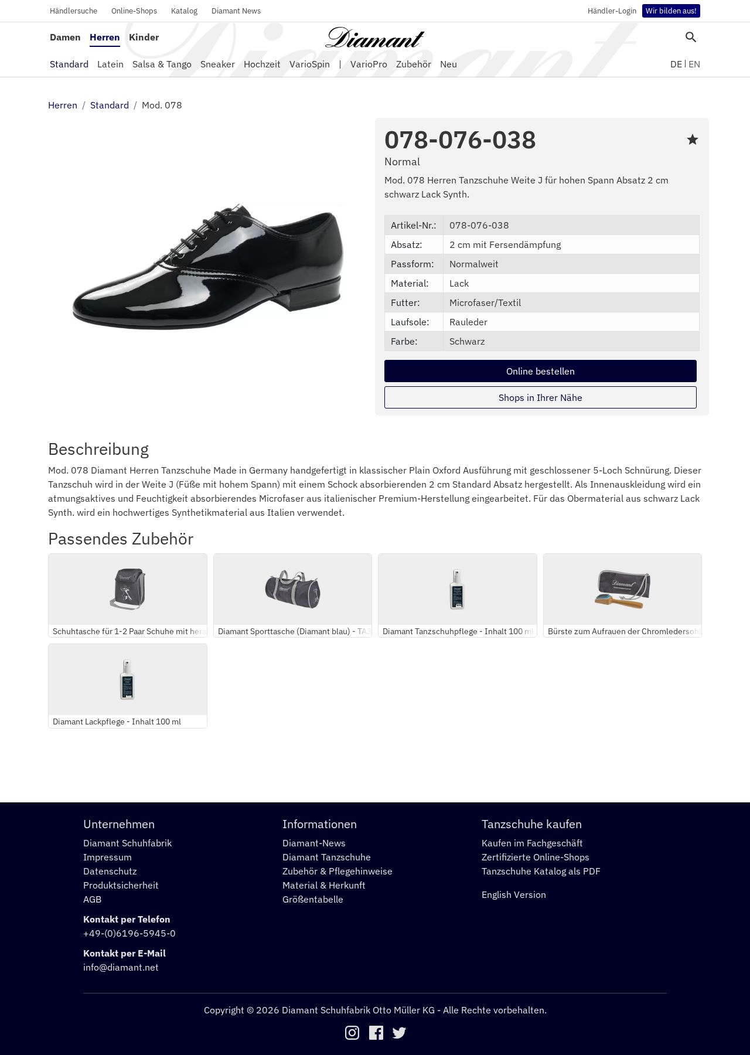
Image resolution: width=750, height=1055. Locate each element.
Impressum (107, 857)
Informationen (319, 824)
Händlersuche (73, 11)
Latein (110, 64)
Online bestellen (540, 371)
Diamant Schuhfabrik (127, 843)
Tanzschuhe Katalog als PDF (541, 871)
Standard (69, 64)
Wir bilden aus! (671, 11)
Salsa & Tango (162, 64)
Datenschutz (110, 871)
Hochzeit (262, 64)
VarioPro (368, 64)
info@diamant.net (121, 967)
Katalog (184, 11)
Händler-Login (612, 11)
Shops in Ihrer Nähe (540, 397)
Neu (448, 64)
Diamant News (236, 11)
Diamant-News (314, 843)
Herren (105, 37)
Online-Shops (134, 11)
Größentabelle (312, 899)
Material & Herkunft (324, 885)
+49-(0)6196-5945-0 (129, 933)
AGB (92, 899)
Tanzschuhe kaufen (532, 824)
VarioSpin (309, 64)
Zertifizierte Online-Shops (535, 857)
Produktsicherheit (121, 885)
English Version (514, 894)
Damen (65, 37)
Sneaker (217, 64)
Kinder (144, 37)
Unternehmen (119, 824)
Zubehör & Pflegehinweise (337, 871)
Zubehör (413, 64)
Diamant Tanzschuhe (326, 857)
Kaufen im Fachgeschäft (532, 843)
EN (694, 64)
